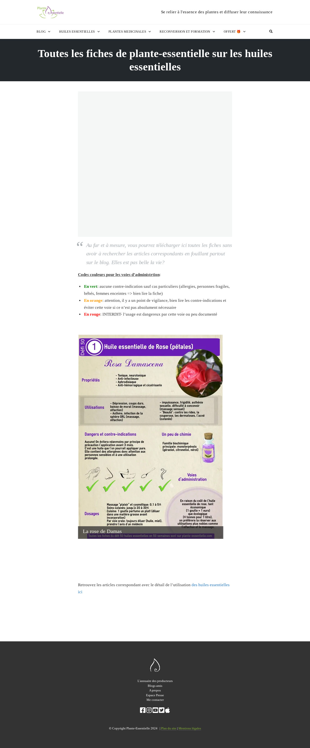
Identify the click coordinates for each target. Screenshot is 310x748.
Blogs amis (155, 686)
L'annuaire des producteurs (155, 681)
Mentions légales (189, 728)
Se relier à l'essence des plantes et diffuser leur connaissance (217, 12)
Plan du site (168, 728)
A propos (155, 690)
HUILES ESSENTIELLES (77, 31)
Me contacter (155, 700)
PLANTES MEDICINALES (127, 31)
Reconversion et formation (185, 31)
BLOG (41, 31)
